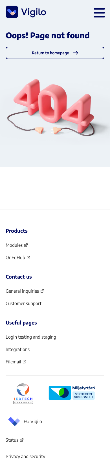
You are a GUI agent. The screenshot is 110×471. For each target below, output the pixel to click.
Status (15, 441)
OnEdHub (18, 259)
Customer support (23, 303)
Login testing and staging (31, 337)
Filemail (16, 363)
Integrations (18, 349)
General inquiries (25, 292)
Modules (17, 246)
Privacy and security (25, 456)
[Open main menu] (98, 12)
